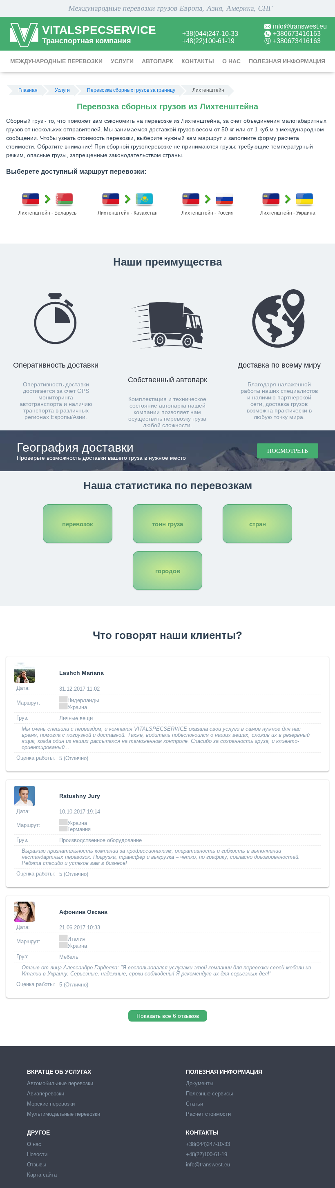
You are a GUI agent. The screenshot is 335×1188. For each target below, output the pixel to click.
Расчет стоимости (208, 1114)
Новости (37, 1154)
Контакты (197, 61)
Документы (199, 1083)
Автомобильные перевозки (60, 1083)
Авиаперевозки (45, 1093)
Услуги (122, 61)
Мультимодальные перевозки (63, 1114)
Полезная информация (287, 61)
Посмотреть (287, 451)
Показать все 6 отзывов (167, 1016)
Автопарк (157, 61)
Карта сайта (42, 1175)
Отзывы (36, 1164)
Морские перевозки (51, 1104)
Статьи (194, 1104)
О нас (231, 61)
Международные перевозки (56, 61)
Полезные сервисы (209, 1093)
